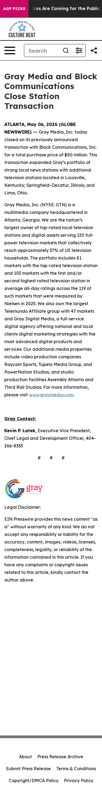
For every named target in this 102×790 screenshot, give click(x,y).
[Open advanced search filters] (78, 50)
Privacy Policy (78, 780)
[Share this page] (94, 50)
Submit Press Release (28, 768)
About (25, 756)
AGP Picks (14, 8)
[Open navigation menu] (9, 50)
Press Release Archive (60, 756)
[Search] (65, 50)
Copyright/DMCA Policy (33, 780)
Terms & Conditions (76, 768)
